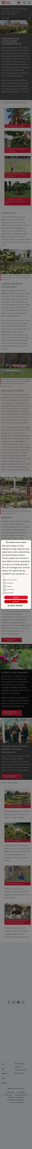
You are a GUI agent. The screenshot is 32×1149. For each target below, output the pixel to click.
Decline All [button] (16, 601)
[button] (16, 606)
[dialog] (16, 574)
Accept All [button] (16, 597)
